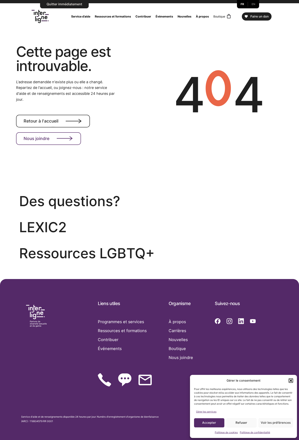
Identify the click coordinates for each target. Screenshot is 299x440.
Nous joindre (36, 138)
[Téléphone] (104, 379)
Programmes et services (121, 321)
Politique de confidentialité (255, 432)
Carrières (177, 330)
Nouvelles (184, 16)
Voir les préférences (276, 423)
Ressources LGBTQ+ (87, 253)
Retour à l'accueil (41, 121)
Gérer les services (206, 411)
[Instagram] (229, 321)
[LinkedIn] (241, 321)
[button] (291, 381)
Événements (110, 348)
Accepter (209, 423)
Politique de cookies (226, 432)
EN (253, 4)
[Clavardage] (124, 379)
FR (242, 4)
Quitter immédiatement (64, 4)
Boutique (219, 16)
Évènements (164, 16)
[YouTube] (253, 321)
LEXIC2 (43, 227)
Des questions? (69, 201)
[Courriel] (145, 380)
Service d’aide (80, 16)
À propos (202, 16)
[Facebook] (217, 321)
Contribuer (143, 16)
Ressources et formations (113, 16)
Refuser (241, 423)
